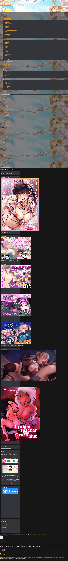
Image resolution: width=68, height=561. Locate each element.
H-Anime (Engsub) (10, 109)
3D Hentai (6, 102)
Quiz (5, 133)
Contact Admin (7, 163)
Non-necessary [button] (2, 554)
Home (4, 96)
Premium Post (7, 162)
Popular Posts (5, 142)
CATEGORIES (5, 99)
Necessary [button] (1, 547)
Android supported (8, 125)
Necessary (3, 549)
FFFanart (6, 106)
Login (6, 156)
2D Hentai (6, 100)
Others (6, 130)
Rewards (6, 116)
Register (6, 158)
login (5, 173)
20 (4, 527)
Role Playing (7, 135)
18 (2, 527)
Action (6, 126)
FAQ (5, 149)
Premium (4, 145)
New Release (7, 115)
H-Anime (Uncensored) (11, 110)
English (6, 120)
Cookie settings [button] (40, 534)
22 (6, 527)
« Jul (2, 532)
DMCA (6, 152)
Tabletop (6, 139)
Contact (6, 153)
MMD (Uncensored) (10, 113)
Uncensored (7, 123)
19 (3, 527)
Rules (6, 148)
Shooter (6, 136)
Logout (6, 165)
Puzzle (6, 132)
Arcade (6, 129)
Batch (6, 105)
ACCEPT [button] (45, 534)
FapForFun (5, 4)
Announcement (7, 103)
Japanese (6, 122)
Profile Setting (7, 159)
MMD (6, 112)
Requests (4, 143)
